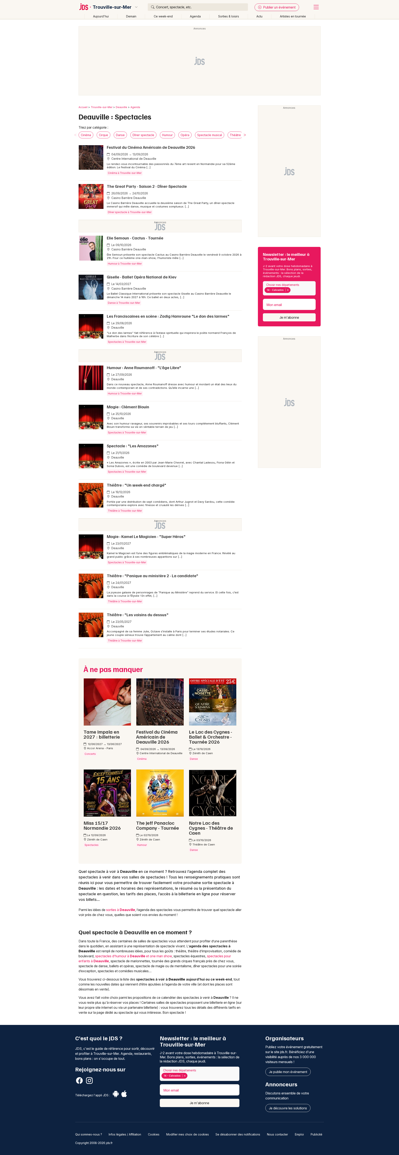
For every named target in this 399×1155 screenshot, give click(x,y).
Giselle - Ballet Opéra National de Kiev (141, 277)
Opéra (185, 135)
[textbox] (292, 290)
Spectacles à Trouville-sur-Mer (127, 341)
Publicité (316, 1134)
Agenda (195, 16)
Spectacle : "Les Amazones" (133, 446)
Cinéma (86, 135)
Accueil (83, 107)
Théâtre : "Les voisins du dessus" (138, 614)
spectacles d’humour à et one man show (133, 956)
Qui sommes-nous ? (88, 1134)
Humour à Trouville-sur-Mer (125, 263)
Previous (75, 135)
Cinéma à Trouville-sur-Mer (125, 172)
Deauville (121, 107)
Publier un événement (279, 7)
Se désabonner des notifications (238, 1134)
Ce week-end (163, 16)
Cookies (153, 1134)
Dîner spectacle (143, 135)
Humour (167, 135)
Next (245, 135)
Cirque (103, 135)
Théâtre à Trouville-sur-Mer (125, 510)
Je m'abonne (289, 317)
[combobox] (289, 288)
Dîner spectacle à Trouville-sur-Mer (129, 212)
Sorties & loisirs (228, 16)
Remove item (287, 290)
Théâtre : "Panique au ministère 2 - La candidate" (152, 575)
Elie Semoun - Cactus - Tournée (135, 238)
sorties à (120, 910)
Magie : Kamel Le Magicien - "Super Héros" (146, 536)
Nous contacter (277, 1134)
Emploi (299, 1134)
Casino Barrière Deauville (128, 198)
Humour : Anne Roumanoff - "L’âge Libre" (144, 367)
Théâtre (235, 135)
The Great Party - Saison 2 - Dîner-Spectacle (147, 186)
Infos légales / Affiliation (125, 1134)
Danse (120, 135)
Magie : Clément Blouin (128, 407)
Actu (259, 16)
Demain (131, 16)
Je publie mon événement (288, 1072)
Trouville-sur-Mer (112, 7)
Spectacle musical (209, 135)
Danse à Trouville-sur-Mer (124, 302)
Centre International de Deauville (133, 158)
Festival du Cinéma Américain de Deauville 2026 (151, 147)
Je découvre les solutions (288, 1108)
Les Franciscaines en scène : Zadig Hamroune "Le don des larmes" (168, 316)
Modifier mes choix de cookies (187, 1134)
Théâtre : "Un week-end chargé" (136, 485)
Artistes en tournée (293, 16)
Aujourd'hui (101, 16)
